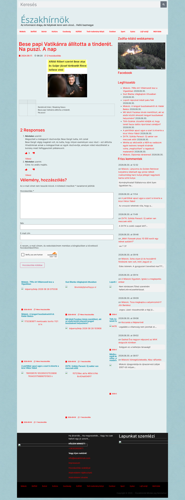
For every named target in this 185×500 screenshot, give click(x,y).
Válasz (28, 158)
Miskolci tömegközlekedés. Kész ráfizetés (141, 359)
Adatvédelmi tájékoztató (80, 472)
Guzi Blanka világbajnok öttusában (81, 282)
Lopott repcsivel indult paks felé (138, 100)
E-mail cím (25, 233)
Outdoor (112, 32)
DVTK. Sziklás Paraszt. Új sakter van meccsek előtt (81, 367)
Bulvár (44, 32)
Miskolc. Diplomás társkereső (137, 154)
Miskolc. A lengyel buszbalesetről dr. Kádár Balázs (38, 315)
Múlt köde (157, 32)
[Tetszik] (26, 153)
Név (22, 223)
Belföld (33, 32)
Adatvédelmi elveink (78, 477)
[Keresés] (163, 4)
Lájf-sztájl (144, 32)
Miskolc (23, 32)
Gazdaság (67, 32)
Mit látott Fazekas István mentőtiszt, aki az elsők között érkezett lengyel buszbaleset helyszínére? (83, 321)
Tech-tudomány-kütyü (95, 32)
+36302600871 (76, 448)
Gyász (132, 32)
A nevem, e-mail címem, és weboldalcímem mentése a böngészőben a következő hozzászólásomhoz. (59, 247)
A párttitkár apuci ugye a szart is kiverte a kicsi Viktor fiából (40, 367)
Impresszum (74, 463)
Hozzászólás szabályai (79, 468)
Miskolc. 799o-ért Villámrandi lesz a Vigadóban (37, 283)
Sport (123, 32)
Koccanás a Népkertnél (132, 322)
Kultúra (55, 32)
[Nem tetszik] (34, 153)
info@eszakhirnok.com (79, 458)
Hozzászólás (27, 191)
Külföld (79, 32)
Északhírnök (45, 19)
